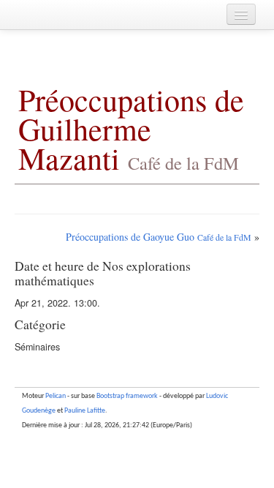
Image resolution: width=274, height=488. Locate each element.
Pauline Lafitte (84, 411)
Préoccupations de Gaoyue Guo (158, 237)
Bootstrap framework (127, 396)
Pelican (55, 396)
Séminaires (37, 346)
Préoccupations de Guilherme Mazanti (131, 129)
